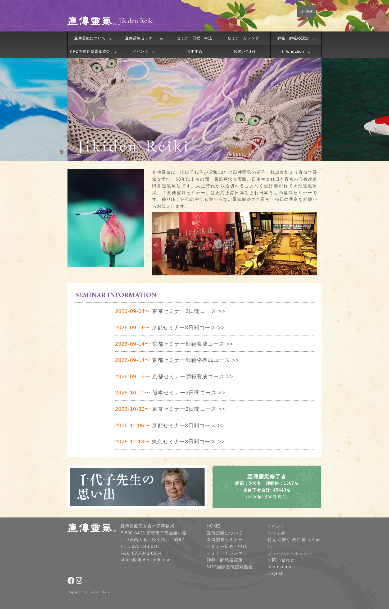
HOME (213, 526)
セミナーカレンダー (245, 38)
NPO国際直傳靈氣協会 (90, 51)
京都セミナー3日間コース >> (170, 327)
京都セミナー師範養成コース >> (174, 344)
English (307, 11)
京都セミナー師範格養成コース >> (177, 360)
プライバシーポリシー (290, 553)
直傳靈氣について (90, 38)
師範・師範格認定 (293, 38)
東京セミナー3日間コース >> (170, 311)
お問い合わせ (245, 51)
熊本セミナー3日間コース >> (170, 393)
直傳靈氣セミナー (141, 38)
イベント (141, 51)
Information (293, 51)
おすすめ (194, 51)
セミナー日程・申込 (194, 38)
